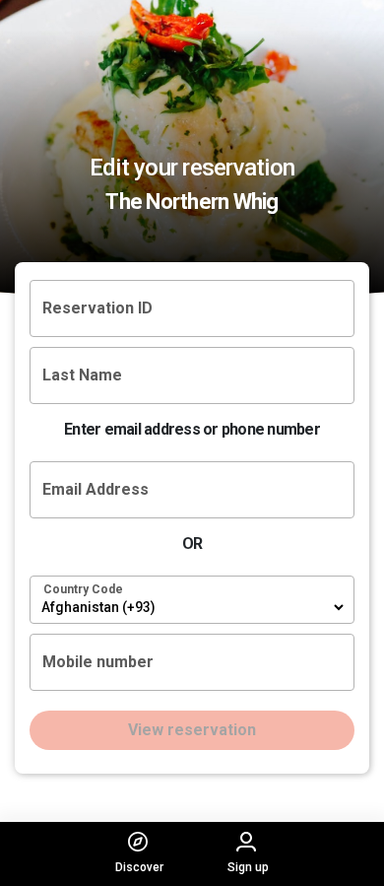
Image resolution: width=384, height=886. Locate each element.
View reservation (192, 729)
